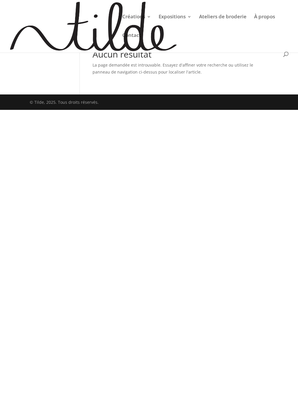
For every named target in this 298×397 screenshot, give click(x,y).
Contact (131, 35)
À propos (264, 17)
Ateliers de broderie (222, 17)
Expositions (172, 17)
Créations (133, 17)
